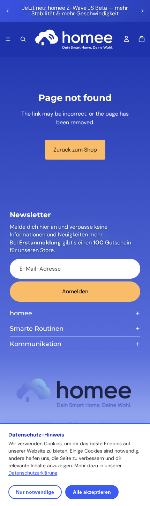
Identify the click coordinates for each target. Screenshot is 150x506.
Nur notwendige (35, 492)
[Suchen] (23, 39)
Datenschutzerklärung (33, 473)
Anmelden (75, 291)
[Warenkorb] (141, 39)
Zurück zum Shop (75, 149)
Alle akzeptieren (92, 492)
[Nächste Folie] (142, 11)
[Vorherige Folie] (7, 11)
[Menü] (8, 39)
